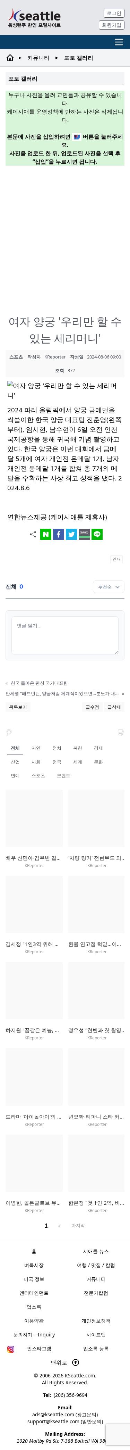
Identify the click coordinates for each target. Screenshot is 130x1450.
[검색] (9, 732)
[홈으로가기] (34, 18)
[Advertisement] (65, 236)
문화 (98, 762)
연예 (15, 775)
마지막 (78, 1225)
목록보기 (18, 707)
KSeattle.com (80, 1375)
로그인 (114, 13)
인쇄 (116, 559)
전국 (56, 762)
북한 (77, 748)
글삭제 (114, 707)
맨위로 (60, 1362)
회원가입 (111, 25)
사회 (36, 762)
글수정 (92, 707)
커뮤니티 (38, 57)
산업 (15, 762)
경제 (98, 748)
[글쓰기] (121, 732)
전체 (15, 748)
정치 (56, 748)
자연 (36, 748)
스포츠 (38, 775)
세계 (77, 762)
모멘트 (63, 775)
